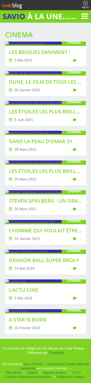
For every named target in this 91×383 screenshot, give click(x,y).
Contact (32, 372)
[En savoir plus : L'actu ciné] (45, 291)
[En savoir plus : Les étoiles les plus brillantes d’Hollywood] (45, 173)
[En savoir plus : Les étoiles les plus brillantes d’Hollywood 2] (45, 113)
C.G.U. (76, 372)
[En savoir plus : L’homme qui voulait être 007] (45, 232)
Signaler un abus (54, 372)
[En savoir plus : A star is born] (45, 321)
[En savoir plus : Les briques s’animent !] (45, 54)
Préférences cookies (71, 377)
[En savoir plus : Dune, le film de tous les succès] (45, 83)
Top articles (13, 372)
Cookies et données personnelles (28, 377)
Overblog (56, 352)
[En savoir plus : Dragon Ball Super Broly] (45, 262)
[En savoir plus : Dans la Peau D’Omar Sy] (45, 143)
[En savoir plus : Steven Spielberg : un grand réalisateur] (45, 202)
